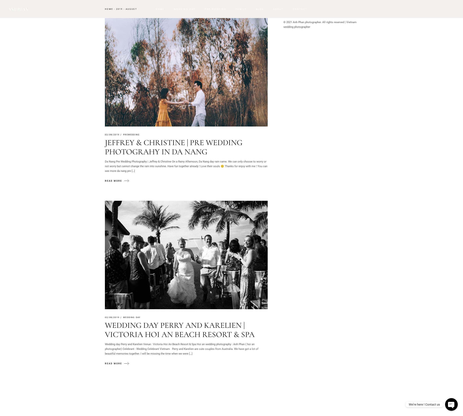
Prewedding (131, 135)
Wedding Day (132, 317)
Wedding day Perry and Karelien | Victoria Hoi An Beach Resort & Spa (180, 329)
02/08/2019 (112, 135)
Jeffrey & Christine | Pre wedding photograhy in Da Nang (173, 147)
